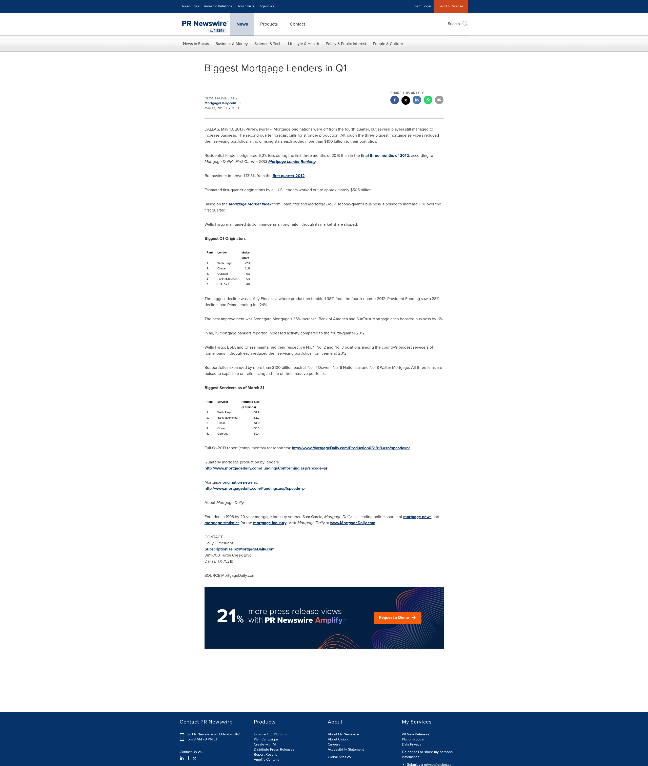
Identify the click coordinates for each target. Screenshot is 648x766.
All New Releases (415, 734)
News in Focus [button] (196, 44)
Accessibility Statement (346, 749)
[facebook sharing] (394, 100)
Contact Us (189, 752)
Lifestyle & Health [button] (303, 44)
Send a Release (451, 6)
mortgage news (417, 517)
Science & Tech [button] (267, 44)
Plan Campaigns (266, 739)
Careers (334, 744)
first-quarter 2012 (289, 176)
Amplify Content (266, 759)
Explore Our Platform (270, 734)
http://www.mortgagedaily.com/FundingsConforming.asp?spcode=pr (266, 468)
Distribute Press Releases (274, 749)
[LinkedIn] (182, 758)
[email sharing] (439, 100)
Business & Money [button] (231, 44)
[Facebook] (188, 758)
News (242, 24)
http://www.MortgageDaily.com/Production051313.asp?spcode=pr (351, 448)
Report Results (265, 754)
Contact (297, 24)
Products (269, 24)
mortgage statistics (222, 523)
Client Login (422, 6)
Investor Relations (218, 6)
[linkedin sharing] (417, 100)
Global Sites (337, 757)
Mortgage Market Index (250, 204)
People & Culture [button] (388, 44)
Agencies (266, 6)
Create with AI (265, 744)
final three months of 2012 (385, 155)
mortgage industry (270, 523)
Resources (190, 6)
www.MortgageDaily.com (352, 523)
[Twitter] (195, 758)
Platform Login (413, 739)
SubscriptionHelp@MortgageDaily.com (240, 549)
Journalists (245, 6)
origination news (237, 482)
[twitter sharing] (405, 101)
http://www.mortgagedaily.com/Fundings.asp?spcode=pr (255, 488)
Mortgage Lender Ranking (292, 161)
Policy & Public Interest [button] (346, 44)
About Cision (338, 739)
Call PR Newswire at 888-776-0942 (213, 734)
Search (454, 24)
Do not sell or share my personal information (427, 754)
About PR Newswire (343, 734)
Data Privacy (411, 744)
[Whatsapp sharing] (428, 100)
